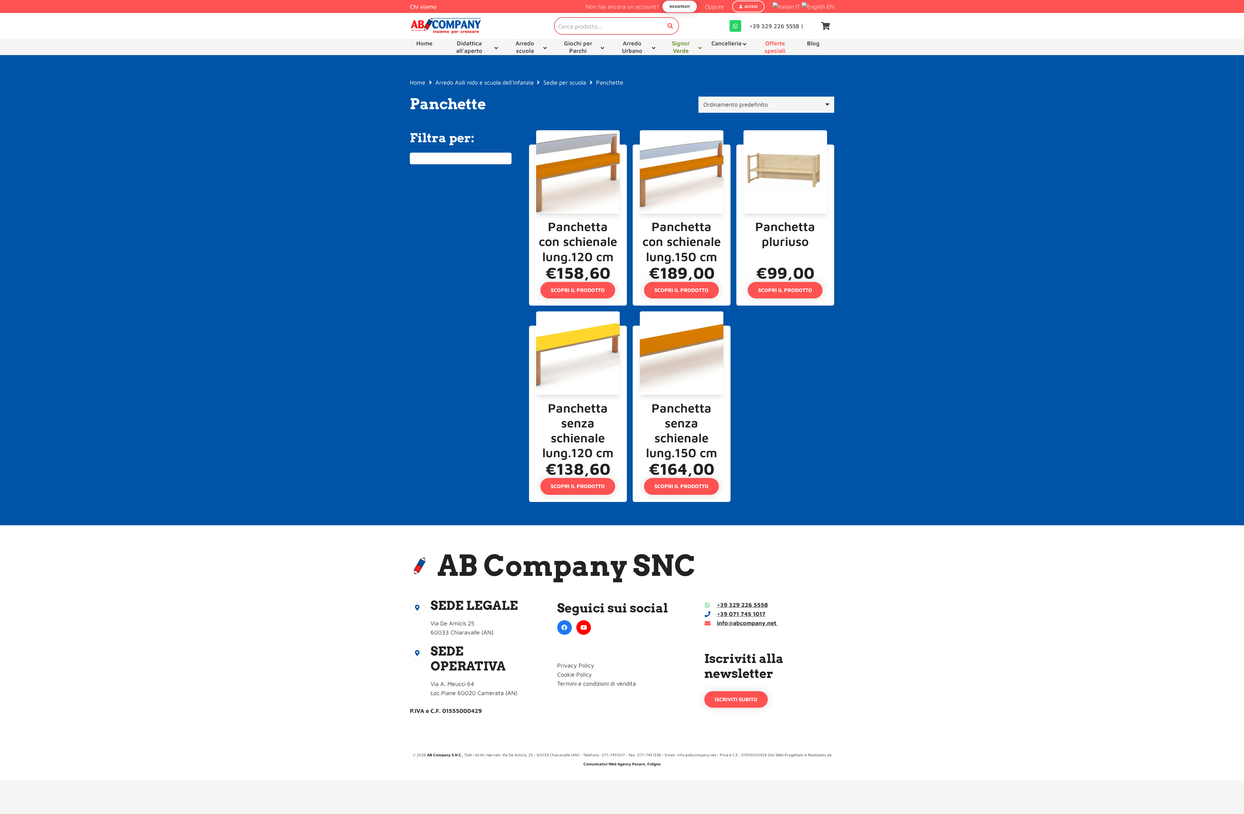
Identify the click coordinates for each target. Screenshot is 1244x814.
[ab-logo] (446, 26)
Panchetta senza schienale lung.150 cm (681, 430)
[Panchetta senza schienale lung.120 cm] (578, 330)
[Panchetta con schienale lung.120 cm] (578, 148)
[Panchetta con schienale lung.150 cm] (681, 148)
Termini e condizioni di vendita (596, 683)
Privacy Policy (575, 665)
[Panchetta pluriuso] (785, 148)
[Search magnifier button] (670, 26)
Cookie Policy (574, 674)
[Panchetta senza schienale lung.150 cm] (681, 330)
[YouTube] (583, 627)
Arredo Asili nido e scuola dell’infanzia (484, 82)
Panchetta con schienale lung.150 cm (681, 241)
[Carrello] (825, 26)
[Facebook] (564, 627)
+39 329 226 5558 (742, 604)
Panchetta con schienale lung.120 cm (578, 241)
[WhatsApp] (735, 26)
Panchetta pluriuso (785, 234)
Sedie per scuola (564, 82)
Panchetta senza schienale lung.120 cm (578, 430)
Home (417, 82)
